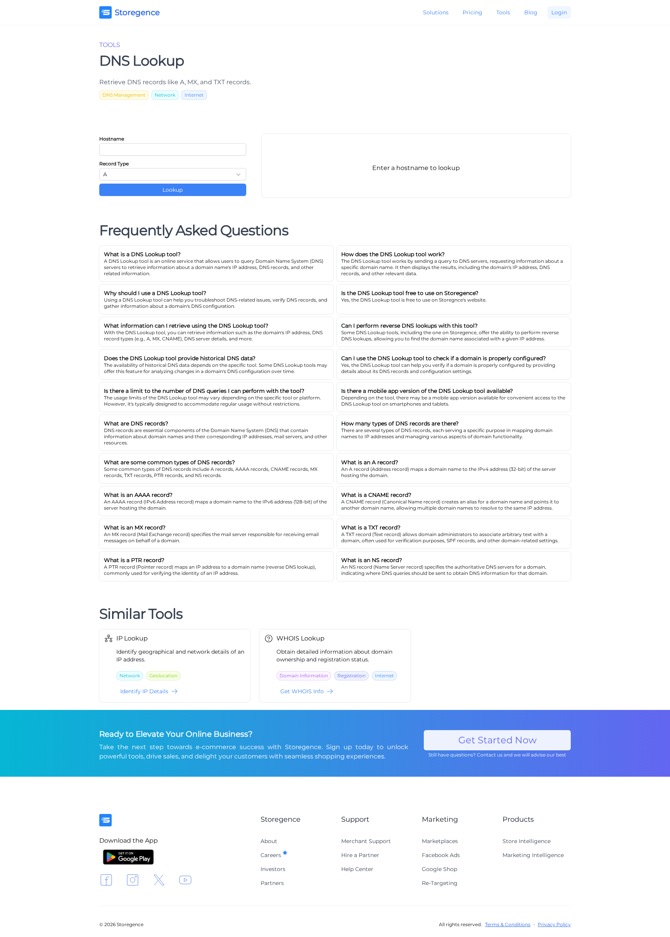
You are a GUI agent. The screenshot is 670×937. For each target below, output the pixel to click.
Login (559, 12)
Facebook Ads (441, 855)
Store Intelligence (526, 841)
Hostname (111, 139)
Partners (272, 883)
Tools (503, 12)
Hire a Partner (360, 855)
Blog (530, 12)
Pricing (472, 12)
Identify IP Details (144, 691)
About (269, 841)
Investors (273, 869)
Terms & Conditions (507, 924)
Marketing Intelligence (533, 855)
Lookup (172, 189)
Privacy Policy (554, 924)
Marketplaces (440, 841)
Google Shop (439, 869)
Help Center (357, 869)
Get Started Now (497, 740)
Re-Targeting (440, 883)
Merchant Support (366, 841)
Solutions (436, 12)
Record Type (114, 164)
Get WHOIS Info (302, 691)
